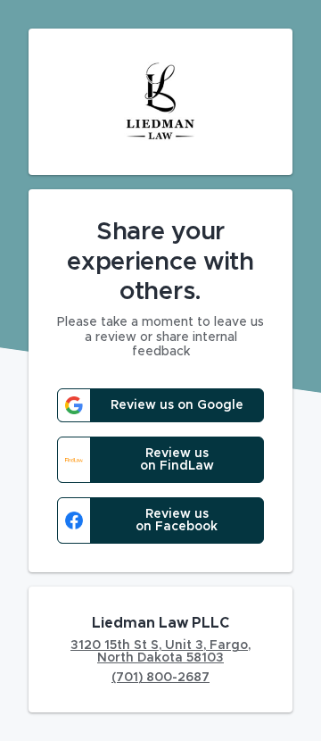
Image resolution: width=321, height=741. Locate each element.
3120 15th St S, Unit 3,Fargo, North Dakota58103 (160, 651)
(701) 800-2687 (160, 677)
